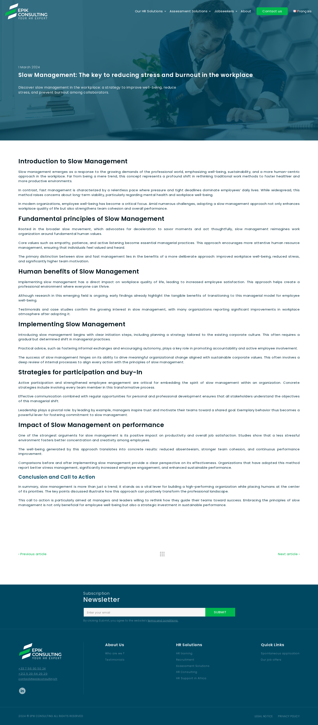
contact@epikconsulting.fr (38, 679)
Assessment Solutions (188, 11)
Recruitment (185, 659)
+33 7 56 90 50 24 (32, 668)
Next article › (289, 554)
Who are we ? (114, 653)
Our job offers (271, 659)
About (246, 11)
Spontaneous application (280, 653)
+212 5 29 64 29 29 (32, 674)
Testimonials (115, 659)
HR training (184, 653)
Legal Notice (264, 716)
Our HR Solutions (149, 11)
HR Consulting (186, 672)
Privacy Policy (289, 716)
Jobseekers (224, 11)
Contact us (272, 11)
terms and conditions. (163, 620)
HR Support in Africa (191, 678)
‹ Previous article (32, 554)
